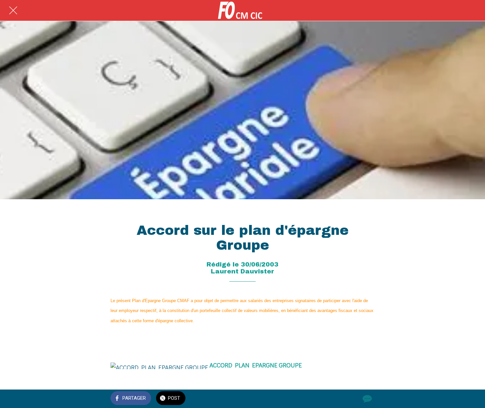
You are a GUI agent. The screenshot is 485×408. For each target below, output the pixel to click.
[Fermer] (13, 11)
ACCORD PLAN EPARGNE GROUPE (256, 365)
